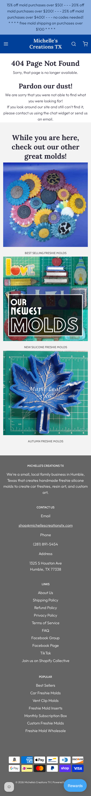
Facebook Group (45, 637)
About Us (45, 592)
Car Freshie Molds (45, 692)
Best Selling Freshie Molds (45, 253)
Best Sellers (45, 685)
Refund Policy (45, 607)
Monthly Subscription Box (45, 715)
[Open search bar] (73, 44)
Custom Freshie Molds (45, 723)
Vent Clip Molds (46, 700)
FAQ (45, 630)
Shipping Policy (45, 600)
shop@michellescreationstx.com (46, 525)
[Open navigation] (6, 44)
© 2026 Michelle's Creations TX (33, 782)
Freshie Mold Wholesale (45, 730)
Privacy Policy (45, 615)
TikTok (45, 653)
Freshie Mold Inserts (45, 708)
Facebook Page (45, 645)
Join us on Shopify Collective (45, 660)
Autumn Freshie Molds (45, 441)
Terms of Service (45, 622)
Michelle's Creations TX (45, 44)
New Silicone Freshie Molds (45, 347)
